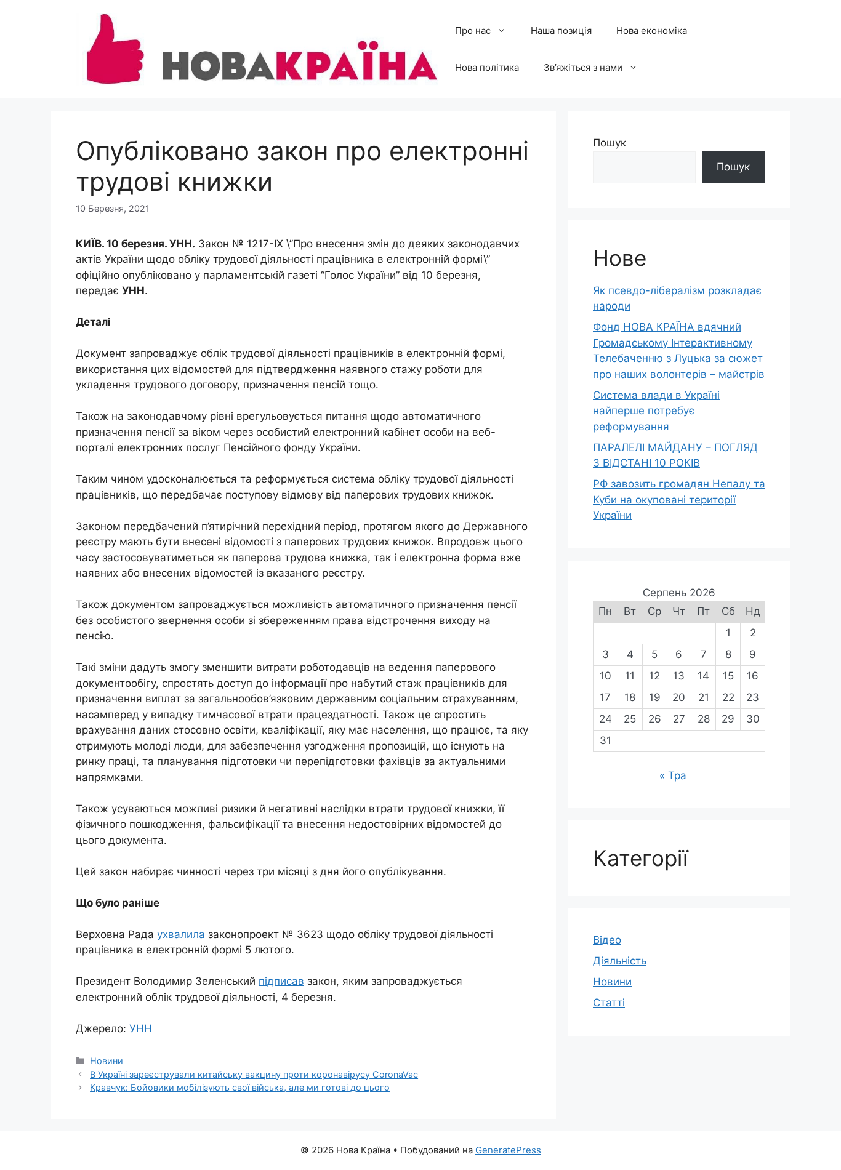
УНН (140, 1028)
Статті (609, 1002)
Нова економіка (651, 30)
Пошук (609, 143)
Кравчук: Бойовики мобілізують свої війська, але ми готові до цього (240, 1087)
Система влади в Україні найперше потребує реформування (656, 411)
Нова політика (487, 67)
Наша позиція (561, 30)
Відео (607, 940)
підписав (281, 981)
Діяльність (619, 961)
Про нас (473, 30)
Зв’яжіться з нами (583, 67)
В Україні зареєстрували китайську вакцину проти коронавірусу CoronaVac (254, 1074)
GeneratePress (508, 1150)
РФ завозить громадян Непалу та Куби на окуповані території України (679, 499)
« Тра (672, 775)
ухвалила (181, 934)
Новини (106, 1061)
